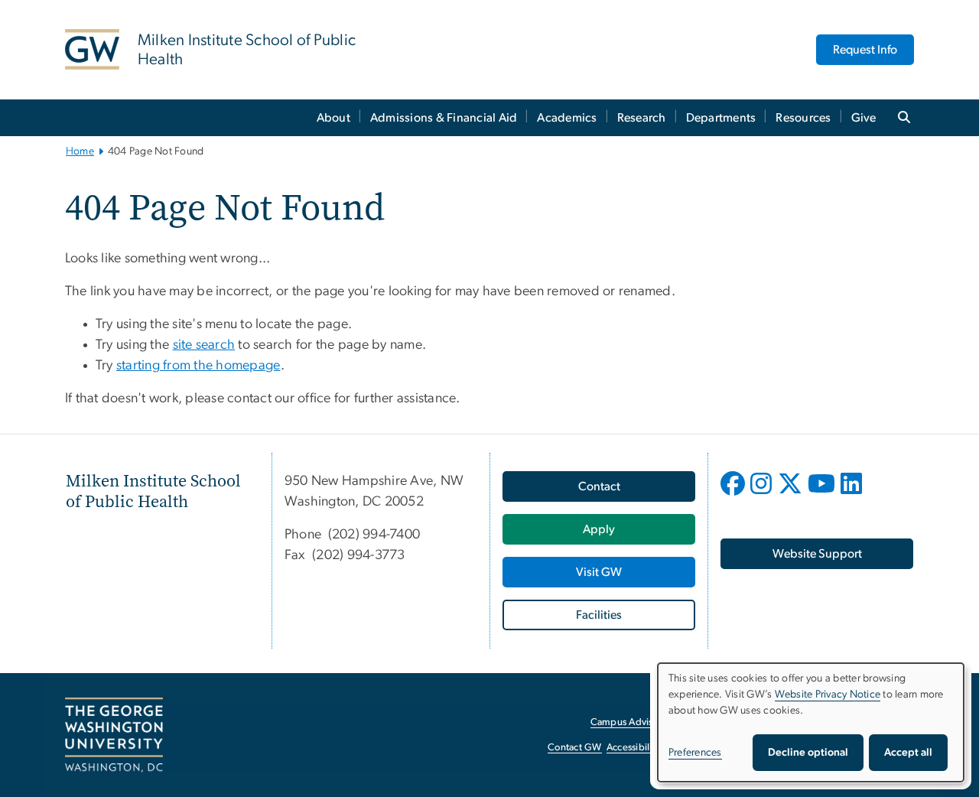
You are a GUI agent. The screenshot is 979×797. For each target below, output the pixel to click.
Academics (567, 118)
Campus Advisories (632, 722)
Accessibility (633, 748)
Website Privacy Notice (828, 694)
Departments (721, 118)
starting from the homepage (198, 365)
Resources (803, 118)
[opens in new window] (734, 495)
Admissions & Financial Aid (444, 118)
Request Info (865, 50)
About (333, 118)
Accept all (908, 752)
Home (80, 151)
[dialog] (811, 722)
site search (204, 345)
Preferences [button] (695, 752)
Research (641, 118)
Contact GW (575, 748)
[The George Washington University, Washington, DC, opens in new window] (114, 735)
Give (864, 118)
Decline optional (808, 752)
